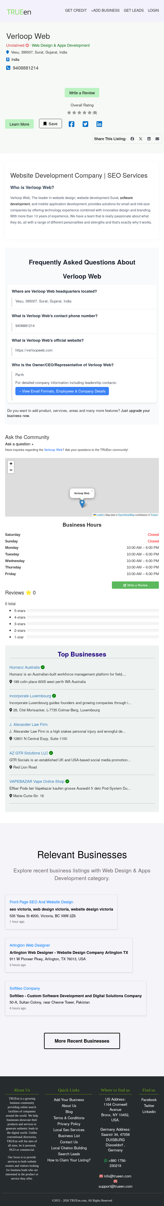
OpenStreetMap (126, 514)
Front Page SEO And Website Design (41, 901)
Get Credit (76, 10)
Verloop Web (53, 450)
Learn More (19, 124)
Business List (69, 1135)
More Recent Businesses (82, 1040)
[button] (82, 503)
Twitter (149, 1105)
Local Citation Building (69, 1147)
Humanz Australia (25, 667)
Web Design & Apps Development (61, 45)
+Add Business (105, 10)
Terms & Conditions (69, 1117)
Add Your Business (69, 1099)
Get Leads (134, 10)
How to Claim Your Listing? (69, 1159)
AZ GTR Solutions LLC (29, 753)
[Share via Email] (157, 138)
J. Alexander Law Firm (28, 724)
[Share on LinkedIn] (149, 138)
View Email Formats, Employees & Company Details (62, 391)
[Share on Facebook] (132, 138)
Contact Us (69, 1141)
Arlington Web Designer (30, 945)
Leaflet (100, 514)
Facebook (149, 1099)
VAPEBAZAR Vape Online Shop (37, 781)
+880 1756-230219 (116, 1163)
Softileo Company (25, 988)
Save (52, 123)
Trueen (154, 514)
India (15, 59)
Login (153, 10)
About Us (69, 1105)
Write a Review (82, 92)
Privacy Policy (69, 1123)
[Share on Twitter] (140, 138)
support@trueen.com (115, 1186)
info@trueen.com (117, 1175)
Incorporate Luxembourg (30, 695)
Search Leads (69, 1153)
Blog (69, 1111)
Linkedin (149, 1111)
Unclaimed (17, 45)
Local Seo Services (69, 1129)
